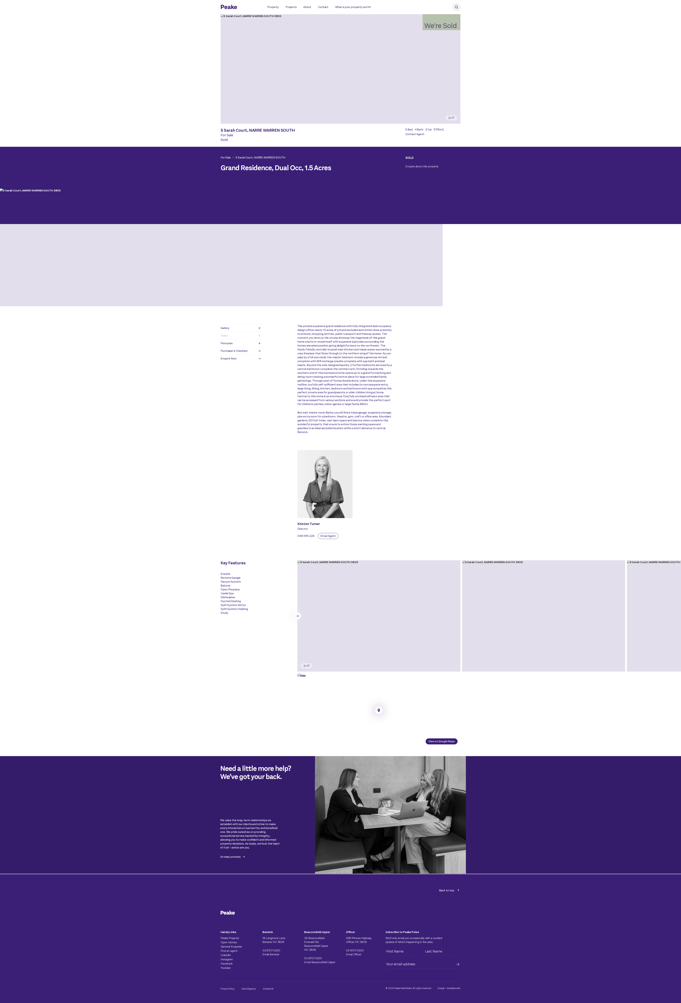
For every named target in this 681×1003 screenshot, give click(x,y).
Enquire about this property (422, 166)
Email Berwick (270, 954)
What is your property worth (353, 7)
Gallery (225, 328)
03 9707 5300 (271, 950)
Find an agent (229, 951)
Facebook (226, 963)
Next (297, 615)
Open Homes (229, 942)
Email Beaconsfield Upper (319, 962)
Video (224, 335)
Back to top (446, 890)
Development (453, 988)
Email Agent (328, 536)
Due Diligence (249, 988)
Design (441, 988)
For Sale (226, 157)
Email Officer (353, 954)
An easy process (230, 857)
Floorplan (227, 343)
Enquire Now (229, 358)
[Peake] (240, 7)
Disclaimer (268, 988)
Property (273, 7)
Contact (323, 7)
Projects (291, 7)
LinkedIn (226, 955)
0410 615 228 (305, 536)
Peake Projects (230, 938)
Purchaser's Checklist (234, 351)
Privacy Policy (227, 988)
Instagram (227, 959)
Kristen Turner (308, 523)
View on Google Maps (441, 741)
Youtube (226, 968)
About (307, 7)
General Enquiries (231, 946)
